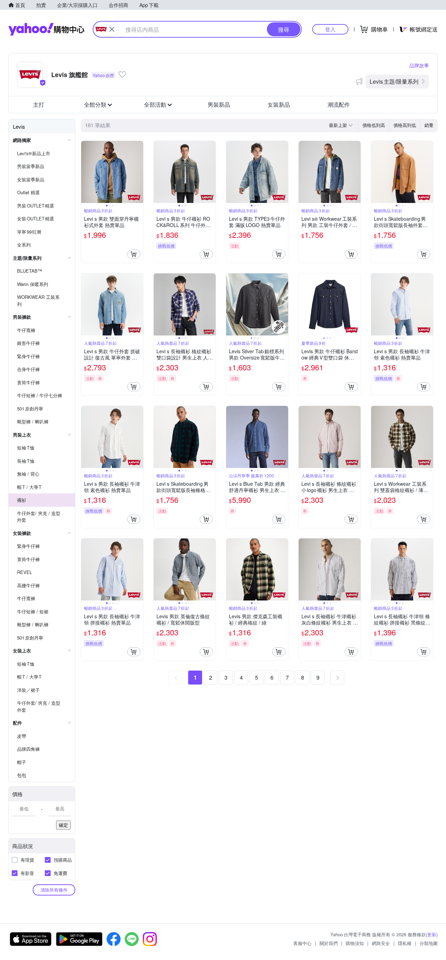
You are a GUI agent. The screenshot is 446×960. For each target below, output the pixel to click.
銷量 (428, 125)
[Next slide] (138, 172)
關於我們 (329, 943)
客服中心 (302, 943)
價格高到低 (404, 125)
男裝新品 (219, 104)
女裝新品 (279, 104)
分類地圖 (429, 943)
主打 (38, 104)
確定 (63, 825)
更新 (431, 934)
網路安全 (381, 943)
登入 (330, 29)
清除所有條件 (54, 889)
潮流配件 (339, 104)
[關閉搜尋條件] (112, 29)
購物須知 (355, 943)
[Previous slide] (85, 172)
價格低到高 (373, 125)
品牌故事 (419, 65)
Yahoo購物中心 (46, 29)
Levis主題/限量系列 (394, 81)
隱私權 (405, 943)
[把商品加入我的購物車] (133, 254)
